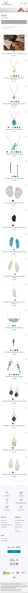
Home (3, 18)
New (12, 27)
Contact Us (18, 531)
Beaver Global (16, 590)
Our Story (3, 520)
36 (11, 28)
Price (15, 27)
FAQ (16, 529)
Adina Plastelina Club (6, 525)
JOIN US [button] (14, 552)
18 (9, 28)
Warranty (17, 522)
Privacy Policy (18, 527)
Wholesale (3, 527)
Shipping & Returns (19, 520)
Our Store (3, 522)
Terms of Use (18, 525)
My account (4, 538)
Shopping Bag (4, 541)
